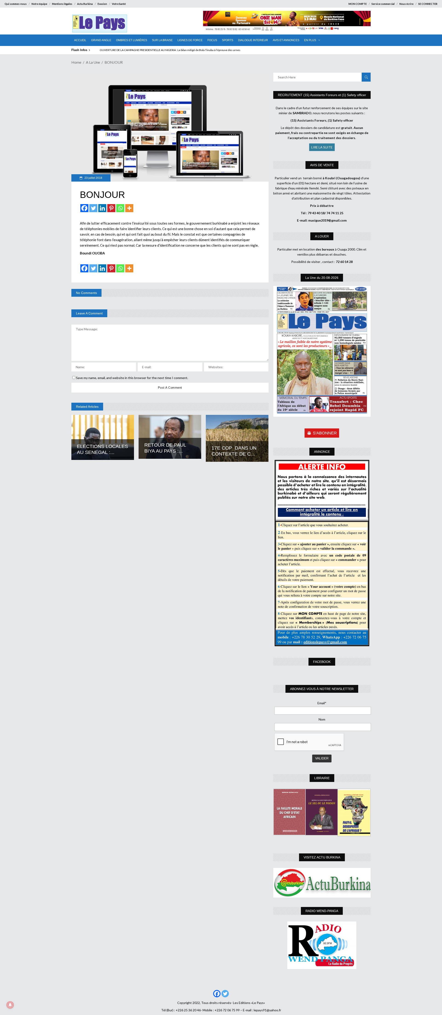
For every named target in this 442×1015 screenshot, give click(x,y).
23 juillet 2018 (93, 178)
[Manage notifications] (10, 1005)
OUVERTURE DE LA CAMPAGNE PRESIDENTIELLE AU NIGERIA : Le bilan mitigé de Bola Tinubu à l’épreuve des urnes (170, 50)
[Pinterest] (111, 208)
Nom (322, 719)
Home (76, 62)
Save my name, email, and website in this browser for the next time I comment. (132, 378)
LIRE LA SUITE (322, 147)
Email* (321, 703)
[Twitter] (93, 208)
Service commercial (383, 3)
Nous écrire (406, 3)
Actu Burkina (85, 3)
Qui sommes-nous (16, 3)
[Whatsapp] (120, 208)
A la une (93, 62)
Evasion (102, 3)
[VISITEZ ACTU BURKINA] (322, 883)
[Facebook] (84, 208)
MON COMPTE (358, 3)
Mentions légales (62, 3)
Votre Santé (119, 3)
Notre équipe (39, 3)
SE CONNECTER (427, 3)
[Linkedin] (102, 208)
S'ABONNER (325, 433)
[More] (129, 208)
